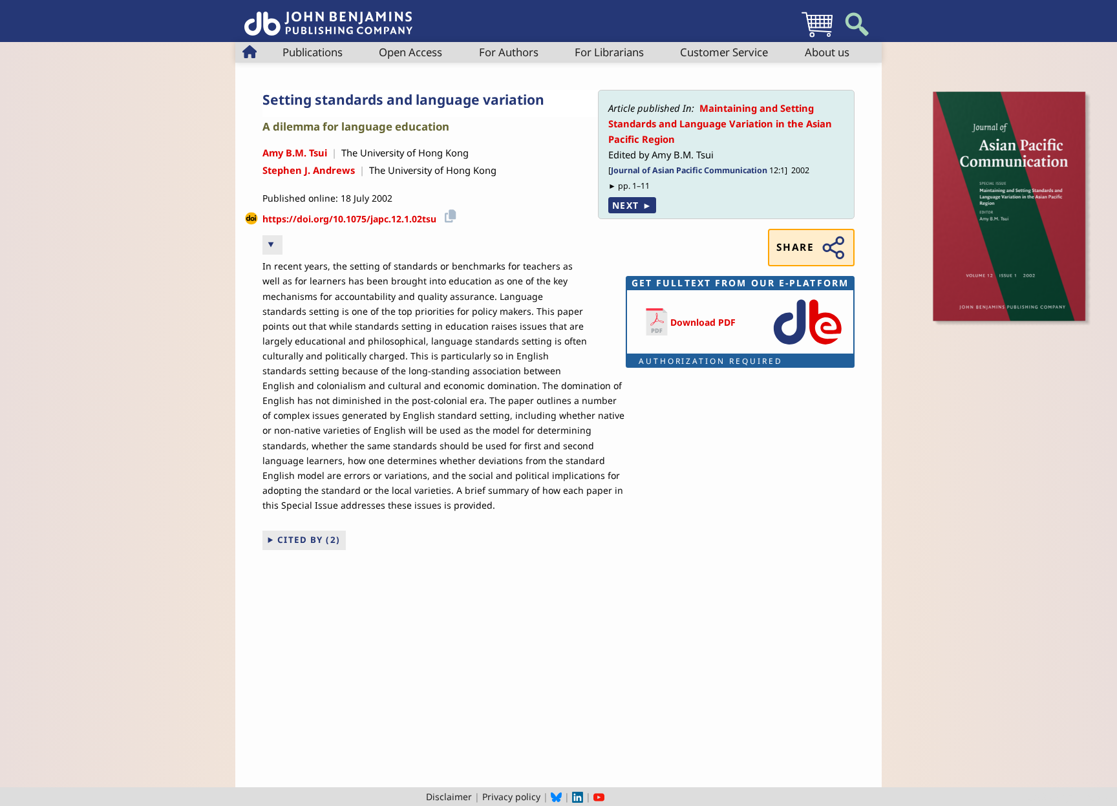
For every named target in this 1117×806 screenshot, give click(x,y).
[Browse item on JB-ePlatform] (807, 345)
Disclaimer (449, 796)
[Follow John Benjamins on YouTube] (598, 796)
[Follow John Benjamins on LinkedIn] (577, 796)
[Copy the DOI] (448, 214)
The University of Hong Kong (405, 152)
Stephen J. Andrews (308, 170)
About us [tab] (827, 52)
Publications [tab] (312, 52)
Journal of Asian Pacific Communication (689, 170)
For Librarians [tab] (609, 52)
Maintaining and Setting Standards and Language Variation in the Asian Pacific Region (720, 123)
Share (795, 247)
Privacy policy (511, 796)
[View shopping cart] (817, 36)
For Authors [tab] (508, 52)
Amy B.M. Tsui (294, 152)
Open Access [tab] (410, 52)
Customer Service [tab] (724, 52)
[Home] (328, 16)
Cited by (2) (309, 540)
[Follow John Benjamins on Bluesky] (556, 796)
